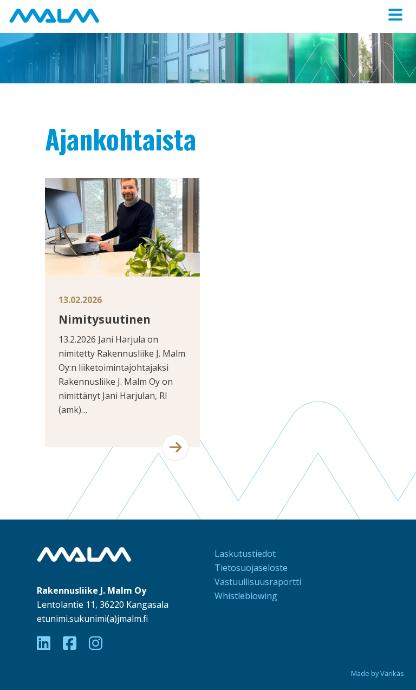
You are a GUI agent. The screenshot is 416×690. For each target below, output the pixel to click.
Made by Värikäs (377, 673)
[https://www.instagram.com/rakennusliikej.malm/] (95, 642)
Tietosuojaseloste (251, 568)
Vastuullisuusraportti (257, 582)
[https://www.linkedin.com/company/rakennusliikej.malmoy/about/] (45, 642)
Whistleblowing (245, 596)
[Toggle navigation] (395, 14)
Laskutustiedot (245, 554)
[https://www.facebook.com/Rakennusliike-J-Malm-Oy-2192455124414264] (71, 642)
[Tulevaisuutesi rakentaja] (53, 14)
